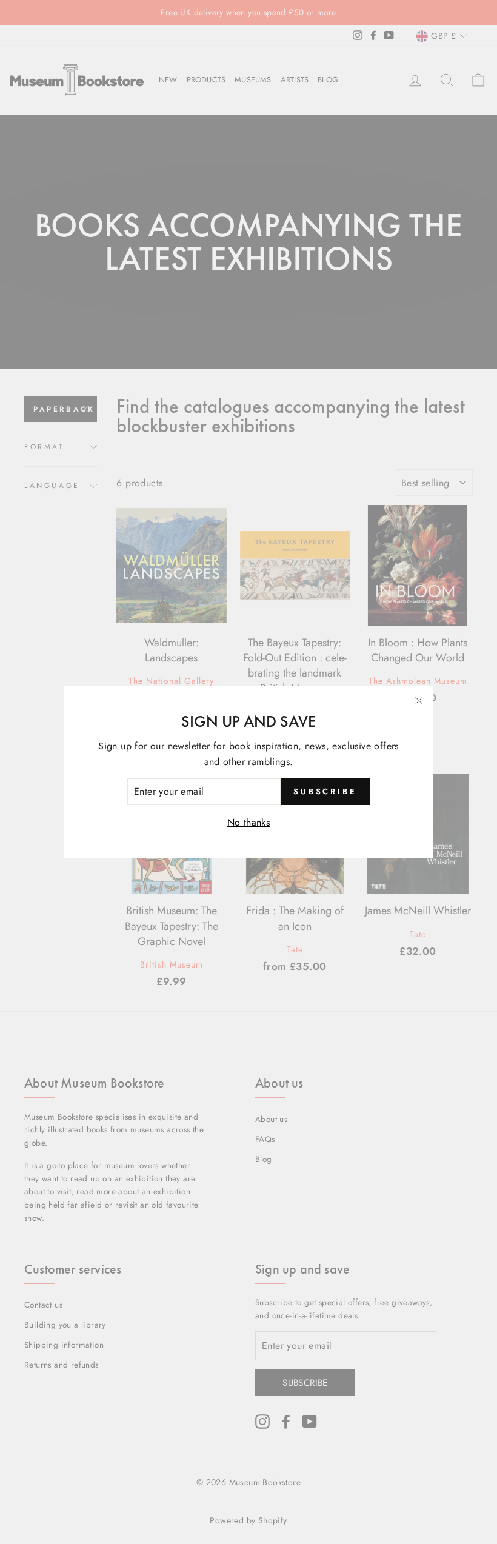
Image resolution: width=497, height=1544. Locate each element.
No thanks (248, 822)
